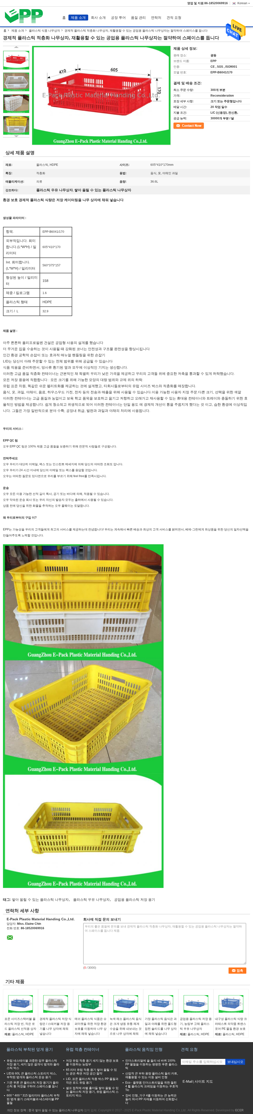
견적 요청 (174, 18)
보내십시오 (235, 1062)
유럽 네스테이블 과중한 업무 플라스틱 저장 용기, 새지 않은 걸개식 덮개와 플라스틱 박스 (33, 1064)
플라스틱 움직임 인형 (144, 1049)
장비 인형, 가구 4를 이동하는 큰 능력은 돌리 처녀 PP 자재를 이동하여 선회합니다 (151, 1099)
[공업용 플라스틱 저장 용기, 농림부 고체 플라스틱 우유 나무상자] (196, 1004)
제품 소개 (78, 18)
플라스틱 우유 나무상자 (91, 900)
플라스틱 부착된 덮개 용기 (29, 1049)
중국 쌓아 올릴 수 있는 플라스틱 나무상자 (55, 1110)
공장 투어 (118, 18)
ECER (239, 1110)
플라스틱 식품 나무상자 (44, 30)
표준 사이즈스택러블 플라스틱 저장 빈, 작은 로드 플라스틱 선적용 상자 (20, 1023)
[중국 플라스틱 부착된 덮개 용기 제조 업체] (25, 16)
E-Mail (187, 1081)
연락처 (156, 18)
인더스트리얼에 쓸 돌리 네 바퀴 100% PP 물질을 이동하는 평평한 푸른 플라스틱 (151, 1064)
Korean (242, 3)
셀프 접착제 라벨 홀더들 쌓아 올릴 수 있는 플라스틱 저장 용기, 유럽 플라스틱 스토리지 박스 (92, 1091)
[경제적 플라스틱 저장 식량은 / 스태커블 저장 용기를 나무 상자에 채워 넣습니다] (55, 1004)
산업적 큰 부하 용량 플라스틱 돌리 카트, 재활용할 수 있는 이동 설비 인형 (151, 1075)
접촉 (176, 125)
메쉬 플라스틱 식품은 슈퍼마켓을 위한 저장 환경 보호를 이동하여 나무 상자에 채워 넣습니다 (90, 1026)
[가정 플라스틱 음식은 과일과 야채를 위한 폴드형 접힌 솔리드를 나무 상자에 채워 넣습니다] (161, 1004)
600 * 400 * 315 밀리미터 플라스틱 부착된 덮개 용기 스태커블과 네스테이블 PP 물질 (33, 1099)
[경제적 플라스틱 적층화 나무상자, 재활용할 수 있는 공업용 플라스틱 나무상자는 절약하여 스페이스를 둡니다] (16, 60)
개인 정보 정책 (16, 1110)
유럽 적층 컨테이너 (82, 1049)
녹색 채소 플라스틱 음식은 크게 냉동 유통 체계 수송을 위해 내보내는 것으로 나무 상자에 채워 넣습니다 (126, 1028)
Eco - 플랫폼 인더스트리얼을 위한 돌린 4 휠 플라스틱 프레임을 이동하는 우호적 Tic (151, 1086)
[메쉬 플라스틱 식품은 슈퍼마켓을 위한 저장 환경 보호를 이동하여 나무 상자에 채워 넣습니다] (90, 1004)
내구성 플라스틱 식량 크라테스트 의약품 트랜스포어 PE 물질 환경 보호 (231, 1023)
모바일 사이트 (193, 1087)
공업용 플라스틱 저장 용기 (134, 900)
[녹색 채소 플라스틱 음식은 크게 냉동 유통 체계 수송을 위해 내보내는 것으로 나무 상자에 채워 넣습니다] (125, 1004)
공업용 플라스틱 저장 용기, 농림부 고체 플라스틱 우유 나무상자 (196, 1023)
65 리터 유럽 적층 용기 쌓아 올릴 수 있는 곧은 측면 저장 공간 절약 (91, 1071)
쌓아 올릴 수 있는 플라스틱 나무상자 (40, 900)
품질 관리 (138, 18)
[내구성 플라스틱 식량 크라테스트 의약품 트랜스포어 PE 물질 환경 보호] (231, 1004)
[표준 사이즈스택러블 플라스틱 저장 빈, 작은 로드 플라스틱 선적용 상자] (20, 1004)
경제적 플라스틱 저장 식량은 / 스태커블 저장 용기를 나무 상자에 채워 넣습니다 (55, 1026)
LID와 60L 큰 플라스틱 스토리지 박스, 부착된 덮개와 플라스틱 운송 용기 (32, 1075)
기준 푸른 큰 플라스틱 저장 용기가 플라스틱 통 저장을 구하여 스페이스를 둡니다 (33, 1086)
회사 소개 (98, 18)
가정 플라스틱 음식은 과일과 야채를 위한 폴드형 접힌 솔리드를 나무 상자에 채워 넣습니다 (161, 1026)
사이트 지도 (204, 1081)
